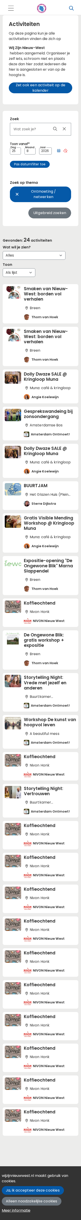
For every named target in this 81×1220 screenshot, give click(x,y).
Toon (7, 264)
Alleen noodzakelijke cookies (31, 1201)
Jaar (43, 147)
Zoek (14, 119)
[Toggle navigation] (10, 8)
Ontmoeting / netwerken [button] (43, 194)
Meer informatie (16, 1210)
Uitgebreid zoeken (49, 212)
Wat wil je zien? (17, 247)
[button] (58, 150)
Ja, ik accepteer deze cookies (33, 1190)
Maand (29, 147)
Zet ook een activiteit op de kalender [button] (40, 87)
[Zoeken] (71, 8)
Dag (13, 147)
